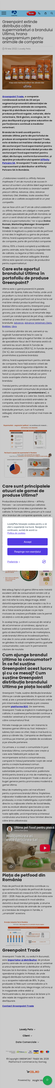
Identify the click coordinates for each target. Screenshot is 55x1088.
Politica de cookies (16, 533)
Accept (27, 542)
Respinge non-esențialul (27, 551)
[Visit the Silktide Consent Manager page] (44, 561)
